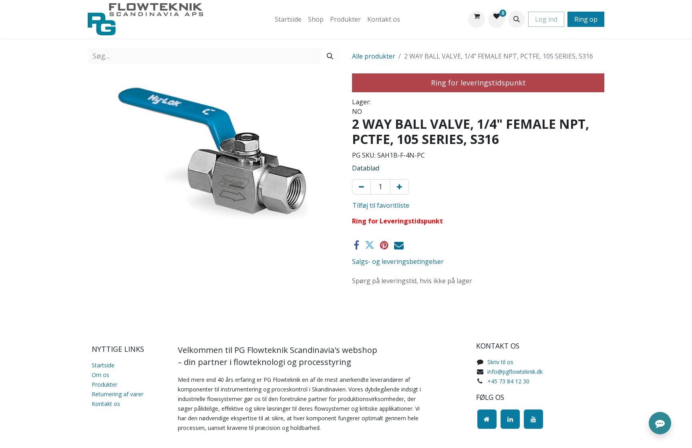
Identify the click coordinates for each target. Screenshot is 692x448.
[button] (516, 19)
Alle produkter (373, 56)
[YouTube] (533, 419)
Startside (103, 365)
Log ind (546, 19)
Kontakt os (106, 403)
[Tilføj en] (399, 187)
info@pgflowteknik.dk (515, 371)
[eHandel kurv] (476, 19)
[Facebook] (356, 245)
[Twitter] (369, 245)
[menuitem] (288, 19)
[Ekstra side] (487, 419)
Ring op (585, 19)
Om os (100, 375)
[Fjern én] (361, 187)
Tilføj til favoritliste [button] (380, 205)
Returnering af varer (117, 394)
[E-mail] (399, 245)
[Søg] (330, 56)
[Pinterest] (384, 245)
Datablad (365, 168)
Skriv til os (500, 362)
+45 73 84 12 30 (508, 381)
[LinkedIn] (510, 419)
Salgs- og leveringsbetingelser (398, 261)
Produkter (104, 384)
